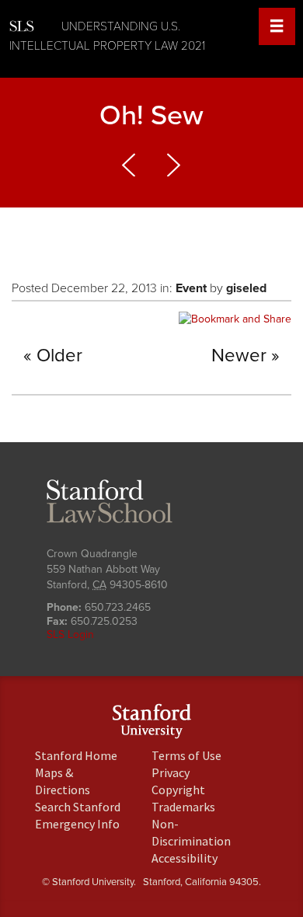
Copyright (178, 789)
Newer (238, 355)
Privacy (171, 772)
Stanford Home (76, 755)
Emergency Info (77, 824)
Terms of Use (186, 755)
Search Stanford (77, 806)
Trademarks (183, 806)
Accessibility (185, 858)
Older (59, 355)
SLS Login (70, 634)
